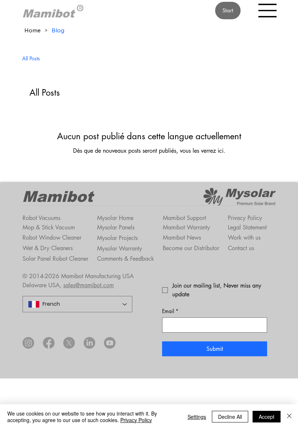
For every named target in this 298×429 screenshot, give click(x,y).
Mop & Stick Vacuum (49, 227)
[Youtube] (110, 343)
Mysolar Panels (115, 227)
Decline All (230, 416)
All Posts (31, 58)
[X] (69, 343)
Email (170, 311)
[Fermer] (289, 416)
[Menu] (267, 10)
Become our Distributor (191, 248)
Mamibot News (182, 237)
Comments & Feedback (125, 258)
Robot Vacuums (41, 218)
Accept (266, 416)
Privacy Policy (245, 218)
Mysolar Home (115, 218)
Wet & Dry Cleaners (48, 248)
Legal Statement (247, 227)
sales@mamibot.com (88, 285)
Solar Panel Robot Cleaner (55, 258)
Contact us (241, 248)
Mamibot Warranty (186, 227)
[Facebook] (49, 343)
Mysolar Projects (117, 238)
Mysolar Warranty (119, 248)
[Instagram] (28, 343)
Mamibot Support (184, 218)
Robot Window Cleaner (52, 237)
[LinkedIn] (89, 343)
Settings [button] (197, 416)
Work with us (244, 237)
